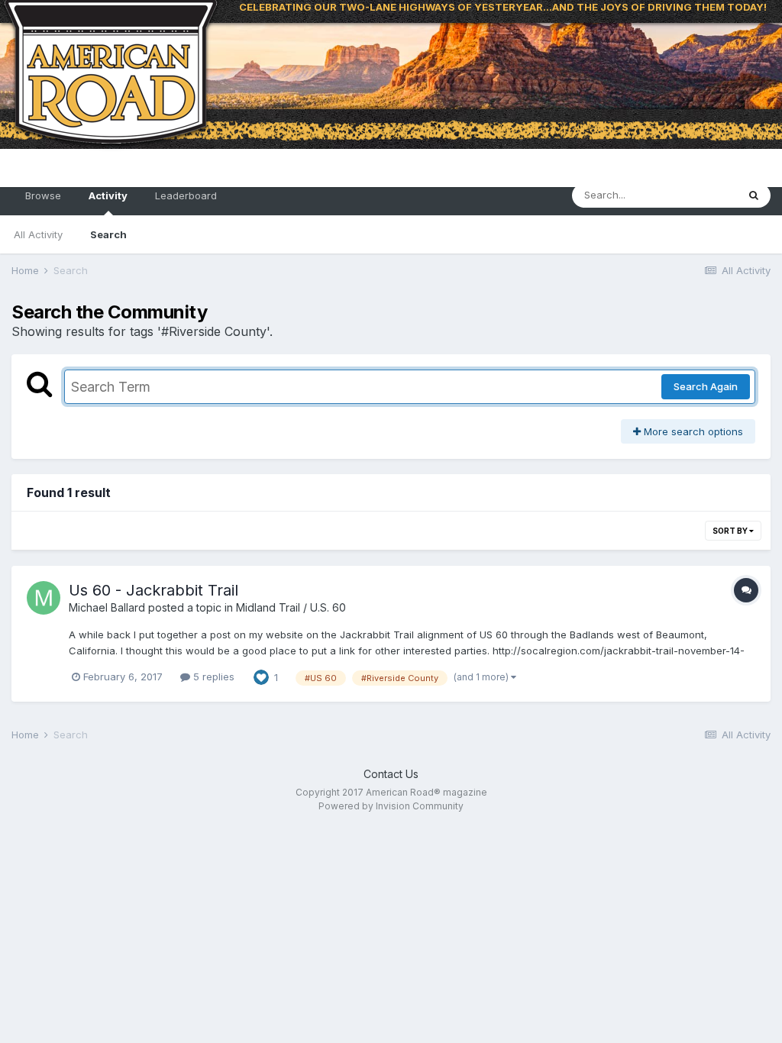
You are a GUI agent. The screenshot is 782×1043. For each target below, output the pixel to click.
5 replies (212, 676)
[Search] (754, 195)
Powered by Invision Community (391, 806)
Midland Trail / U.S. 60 (291, 607)
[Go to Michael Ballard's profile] (43, 598)
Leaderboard (186, 195)
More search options (692, 431)
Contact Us (391, 773)
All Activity (38, 234)
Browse (43, 195)
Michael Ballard (107, 607)
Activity (108, 195)
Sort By (731, 530)
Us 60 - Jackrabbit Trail (153, 590)
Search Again (706, 386)
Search (108, 234)
